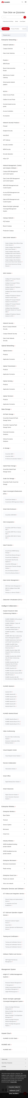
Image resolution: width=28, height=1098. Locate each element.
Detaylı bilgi (13, 1082)
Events (16, 21)
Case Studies (22, 21)
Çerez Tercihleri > (14, 1093)
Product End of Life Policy (8, 21)
